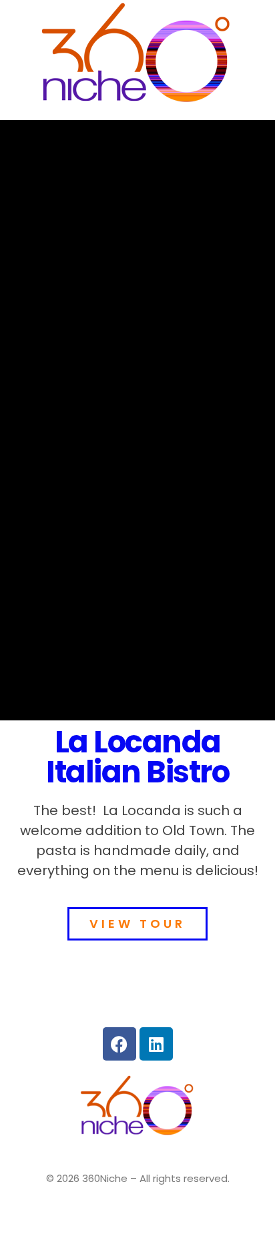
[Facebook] (119, 1044)
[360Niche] (137, 55)
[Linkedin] (156, 1044)
